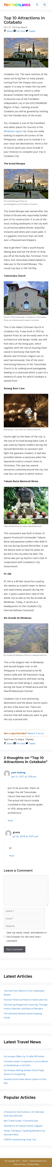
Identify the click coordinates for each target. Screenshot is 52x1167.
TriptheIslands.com (37, 1160)
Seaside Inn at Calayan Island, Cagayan (23, 1125)
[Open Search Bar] (37, 5)
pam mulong (18, 772)
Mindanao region (13, 131)
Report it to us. (36, 733)
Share (9, 31)
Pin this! (20, 31)
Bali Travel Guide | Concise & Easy (21, 1120)
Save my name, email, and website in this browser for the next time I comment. (26, 936)
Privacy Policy (33, 1164)
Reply (10, 820)
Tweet (31, 31)
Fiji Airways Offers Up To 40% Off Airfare (24, 1056)
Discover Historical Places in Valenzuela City (25, 999)
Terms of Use (19, 1164)
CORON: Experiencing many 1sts (20, 1139)
